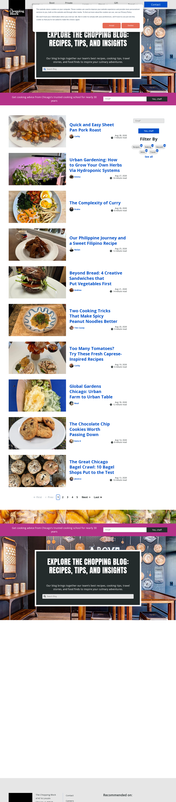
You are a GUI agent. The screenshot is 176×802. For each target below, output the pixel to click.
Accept (111, 26)
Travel (154, 151)
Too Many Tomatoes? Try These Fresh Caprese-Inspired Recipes (95, 353)
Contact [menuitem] (70, 795)
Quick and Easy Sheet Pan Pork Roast (91, 127)
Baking (149, 146)
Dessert (160, 146)
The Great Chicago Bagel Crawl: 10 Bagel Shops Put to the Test (91, 467)
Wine (144, 151)
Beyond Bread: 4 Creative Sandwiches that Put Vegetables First (95, 278)
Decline (131, 26)
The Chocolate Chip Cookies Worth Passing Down (89, 429)
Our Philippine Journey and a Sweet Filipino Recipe (97, 240)
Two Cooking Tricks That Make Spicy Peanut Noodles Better (93, 316)
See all (149, 156)
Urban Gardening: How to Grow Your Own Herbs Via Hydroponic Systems (95, 165)
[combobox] (88, 69)
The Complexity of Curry (95, 203)
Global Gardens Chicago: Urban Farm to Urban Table (91, 391)
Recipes (137, 146)
